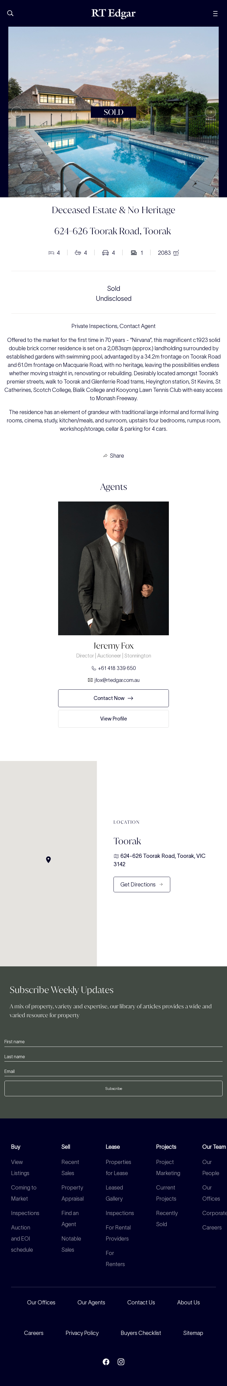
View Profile (113, 719)
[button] (16, 112)
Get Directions (138, 884)
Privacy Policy (82, 1333)
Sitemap (193, 1333)
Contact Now (109, 698)
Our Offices (41, 1302)
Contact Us (141, 1302)
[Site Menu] (215, 13)
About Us (188, 1302)
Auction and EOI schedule (22, 1238)
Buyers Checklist (141, 1333)
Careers (212, 1227)
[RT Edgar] (113, 14)
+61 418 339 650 (117, 668)
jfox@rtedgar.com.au (117, 680)
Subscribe (113, 1088)
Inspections (25, 1213)
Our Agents (91, 1302)
